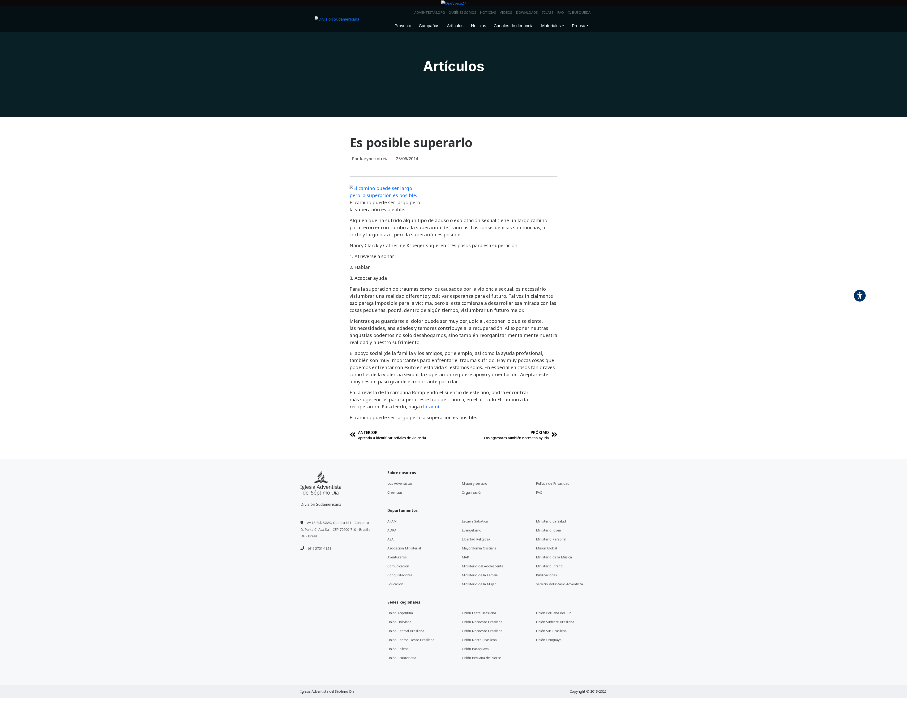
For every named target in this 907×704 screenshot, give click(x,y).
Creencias (394, 492)
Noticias (488, 12)
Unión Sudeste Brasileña (555, 622)
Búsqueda (581, 12)
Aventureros (397, 557)
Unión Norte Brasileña (479, 640)
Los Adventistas (399, 483)
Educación (395, 584)
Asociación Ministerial (404, 548)
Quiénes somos (462, 12)
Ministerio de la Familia (480, 575)
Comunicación (398, 566)
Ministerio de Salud (551, 521)
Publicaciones (546, 575)
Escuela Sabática (475, 521)
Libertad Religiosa (476, 539)
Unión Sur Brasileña (551, 631)
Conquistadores (399, 575)
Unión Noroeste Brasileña (482, 631)
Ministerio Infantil (549, 566)
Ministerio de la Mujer (479, 584)
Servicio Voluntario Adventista (559, 584)
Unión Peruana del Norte (481, 658)
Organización (472, 492)
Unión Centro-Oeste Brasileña (410, 640)
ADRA (391, 530)
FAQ (560, 12)
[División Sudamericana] (320, 483)
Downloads (527, 12)
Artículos (455, 25)
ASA (390, 539)
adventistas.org (429, 12)
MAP (465, 557)
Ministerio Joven (548, 530)
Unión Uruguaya (548, 640)
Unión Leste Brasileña (479, 613)
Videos (506, 12)
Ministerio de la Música (554, 557)
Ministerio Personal (551, 539)
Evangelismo (471, 530)
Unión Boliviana (399, 622)
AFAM (392, 521)
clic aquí (430, 406)
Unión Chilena (398, 649)
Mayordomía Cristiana (479, 548)
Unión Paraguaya (475, 649)
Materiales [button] (551, 25)
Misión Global (546, 548)
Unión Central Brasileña (405, 631)
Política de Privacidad (552, 483)
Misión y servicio (474, 483)
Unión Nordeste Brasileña (482, 622)
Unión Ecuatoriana (401, 658)
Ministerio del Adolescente (482, 566)
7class (547, 12)
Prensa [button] (578, 25)
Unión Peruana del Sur (553, 613)
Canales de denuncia (514, 25)
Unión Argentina (400, 613)
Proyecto (402, 25)
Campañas (429, 25)
